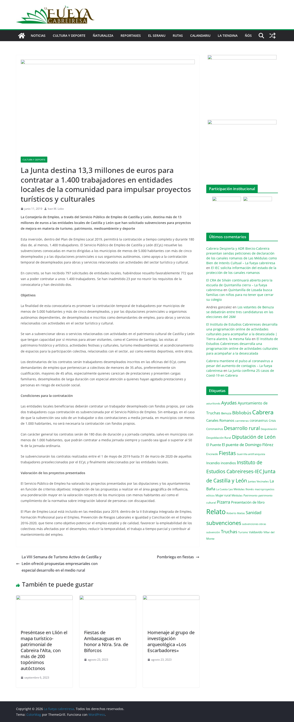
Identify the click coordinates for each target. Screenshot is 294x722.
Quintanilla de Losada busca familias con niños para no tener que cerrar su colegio (240, 295)
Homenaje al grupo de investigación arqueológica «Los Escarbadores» (171, 641)
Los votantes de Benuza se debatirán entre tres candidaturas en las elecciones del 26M (240, 312)
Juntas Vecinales (258, 481)
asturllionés (213, 403)
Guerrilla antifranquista (251, 454)
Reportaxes (131, 35)
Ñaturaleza (103, 35)
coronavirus (259, 420)
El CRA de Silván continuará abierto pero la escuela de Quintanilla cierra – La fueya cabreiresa (239, 285)
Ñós (248, 35)
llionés (250, 489)
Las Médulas (237, 489)
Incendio (213, 463)
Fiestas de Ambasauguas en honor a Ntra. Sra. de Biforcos (106, 641)
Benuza (226, 413)
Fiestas (227, 453)
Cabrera (263, 412)
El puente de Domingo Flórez (247, 444)
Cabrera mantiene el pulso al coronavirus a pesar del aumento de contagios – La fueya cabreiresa (239, 366)
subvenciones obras (254, 524)
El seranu (156, 35)
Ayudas (229, 402)
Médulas (237, 495)
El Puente (213, 444)
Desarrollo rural (242, 428)
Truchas (229, 531)
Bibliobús (241, 413)
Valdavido (256, 532)
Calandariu (200, 35)
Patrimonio (250, 495)
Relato (216, 511)
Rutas (178, 35)
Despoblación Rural (218, 437)
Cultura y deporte (69, 35)
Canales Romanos (220, 420)
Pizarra (223, 502)
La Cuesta (222, 489)
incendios (228, 463)
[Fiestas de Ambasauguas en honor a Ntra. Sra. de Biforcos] (107, 598)
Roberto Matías (235, 513)
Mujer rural (223, 495)
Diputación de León (254, 436)
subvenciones (223, 523)
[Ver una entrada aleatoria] (272, 35)
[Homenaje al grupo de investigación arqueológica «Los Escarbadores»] (171, 598)
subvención (213, 532)
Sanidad (253, 512)
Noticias (38, 35)
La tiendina (227, 35)
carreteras (242, 420)
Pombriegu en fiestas (175, 556)
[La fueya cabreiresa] (21, 35)
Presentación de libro (248, 502)
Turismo (243, 532)
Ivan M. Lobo (56, 209)
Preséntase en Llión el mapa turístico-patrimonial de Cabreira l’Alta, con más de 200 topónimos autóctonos (44, 650)
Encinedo (212, 454)
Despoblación (269, 429)
